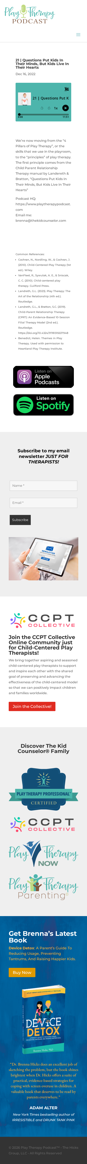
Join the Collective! (32, 706)
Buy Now (22, 972)
